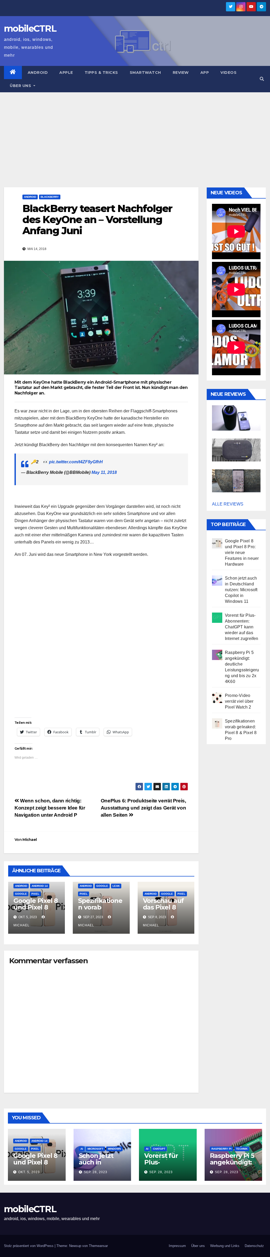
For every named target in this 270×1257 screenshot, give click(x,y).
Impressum (177, 1246)
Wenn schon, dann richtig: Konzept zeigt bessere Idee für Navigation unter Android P (50, 808)
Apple (66, 72)
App (204, 72)
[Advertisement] (135, 132)
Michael (29, 839)
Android (38, 72)
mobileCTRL (30, 28)
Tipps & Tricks (101, 72)
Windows (114, 1148)
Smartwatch (145, 72)
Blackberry (50, 196)
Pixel (35, 893)
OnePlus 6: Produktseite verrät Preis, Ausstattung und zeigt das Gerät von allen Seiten (143, 808)
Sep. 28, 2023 (95, 1172)
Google (21, 893)
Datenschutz (254, 1246)
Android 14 (40, 885)
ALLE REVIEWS (227, 504)
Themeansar (98, 1246)
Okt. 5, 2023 (29, 1172)
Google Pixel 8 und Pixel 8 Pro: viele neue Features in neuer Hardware (242, 552)
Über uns (21, 85)
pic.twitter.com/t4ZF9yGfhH (76, 462)
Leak (116, 885)
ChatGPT (159, 1148)
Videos (228, 72)
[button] (262, 79)
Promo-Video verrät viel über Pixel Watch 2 (239, 701)
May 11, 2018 (104, 472)
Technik (242, 1148)
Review (181, 72)
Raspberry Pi (221, 1148)
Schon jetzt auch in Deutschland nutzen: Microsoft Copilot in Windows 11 (241, 590)
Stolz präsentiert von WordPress (29, 1246)
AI (81, 1148)
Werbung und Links (224, 1246)
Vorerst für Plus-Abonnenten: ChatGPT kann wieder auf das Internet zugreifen (241, 627)
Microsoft (95, 1148)
